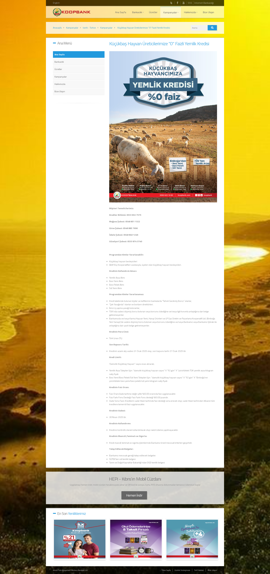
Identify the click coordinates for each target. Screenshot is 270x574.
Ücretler (58, 69)
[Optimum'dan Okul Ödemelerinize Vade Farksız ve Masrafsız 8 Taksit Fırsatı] (136, 539)
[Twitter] (171, 3)
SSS (190, 3)
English (56, 2)
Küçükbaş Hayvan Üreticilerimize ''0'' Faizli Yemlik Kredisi (143, 27)
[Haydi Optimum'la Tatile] (192, 539)
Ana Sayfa (60, 54)
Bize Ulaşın (60, 91)
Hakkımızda (60, 84)
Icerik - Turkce (89, 27)
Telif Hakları (199, 570)
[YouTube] (183, 3)
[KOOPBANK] (71, 13)
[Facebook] (177, 3)
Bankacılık (59, 61)
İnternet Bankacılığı (204, 3)
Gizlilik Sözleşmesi (182, 570)
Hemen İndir (134, 495)
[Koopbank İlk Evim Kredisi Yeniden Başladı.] (79, 539)
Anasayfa (57, 27)
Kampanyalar (72, 27)
